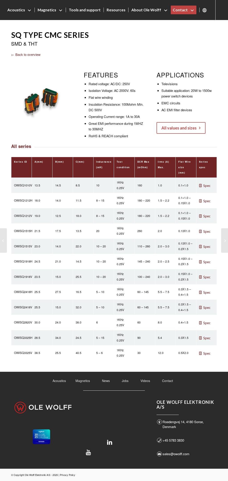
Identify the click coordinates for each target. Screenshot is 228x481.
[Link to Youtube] (12, 29)
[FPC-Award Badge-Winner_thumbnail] (41, 437)
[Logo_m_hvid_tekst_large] (42, 407)
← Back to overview (26, 54)
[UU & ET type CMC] (3, 240)
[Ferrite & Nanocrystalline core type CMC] (224, 240)
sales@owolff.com (176, 453)
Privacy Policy (67, 475)
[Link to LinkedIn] (5, 29)
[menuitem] (19, 10)
